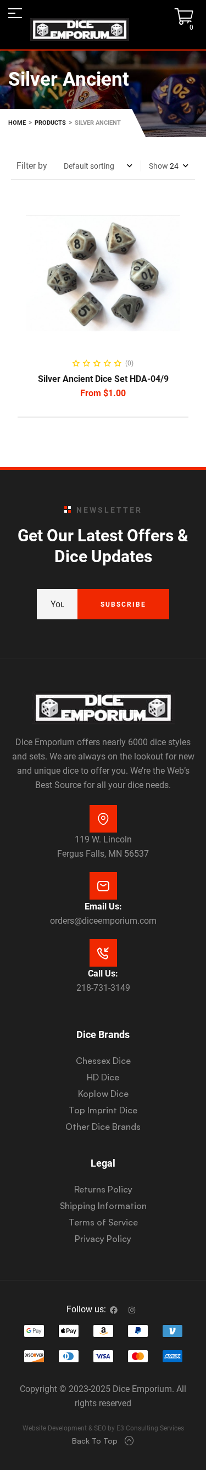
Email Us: (103, 906)
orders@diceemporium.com (103, 921)
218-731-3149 (103, 988)
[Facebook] (113, 1310)
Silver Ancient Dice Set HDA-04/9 (103, 379)
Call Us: (103, 973)
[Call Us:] (103, 953)
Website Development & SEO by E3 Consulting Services (103, 1428)
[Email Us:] (103, 886)
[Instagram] (132, 1310)
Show (158, 166)
